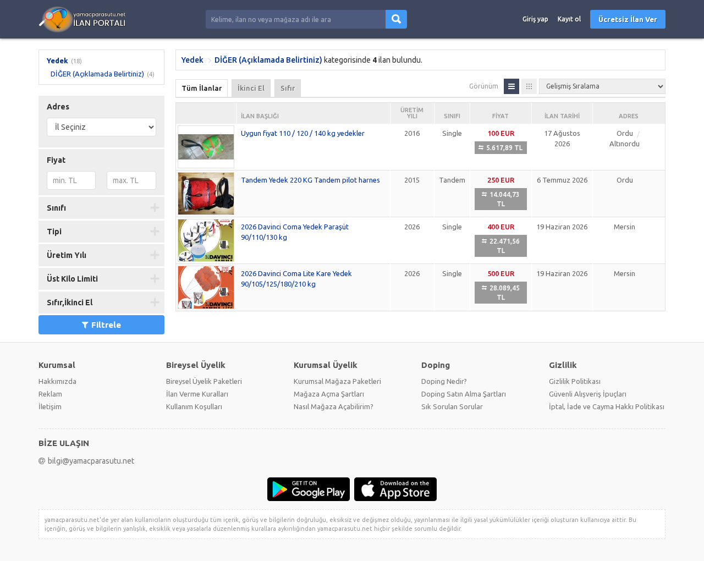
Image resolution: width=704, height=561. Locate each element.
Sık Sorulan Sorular (452, 406)
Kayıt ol (569, 19)
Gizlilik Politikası (575, 381)
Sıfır (287, 88)
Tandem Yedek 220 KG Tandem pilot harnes (310, 180)
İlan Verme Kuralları (197, 394)
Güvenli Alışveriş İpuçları (587, 394)
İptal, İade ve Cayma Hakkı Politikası (606, 406)
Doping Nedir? (444, 381)
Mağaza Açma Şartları (329, 394)
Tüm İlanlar (202, 88)
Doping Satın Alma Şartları (463, 394)
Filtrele (106, 324)
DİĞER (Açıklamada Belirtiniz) (97, 74)
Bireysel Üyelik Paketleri (204, 381)
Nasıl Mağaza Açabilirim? (333, 406)
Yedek (57, 60)
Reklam (50, 394)
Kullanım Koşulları (194, 406)
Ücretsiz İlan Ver (627, 19)
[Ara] (396, 19)
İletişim (50, 406)
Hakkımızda (57, 381)
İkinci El (251, 88)
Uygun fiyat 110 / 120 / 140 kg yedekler (303, 133)
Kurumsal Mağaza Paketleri (337, 381)
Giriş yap (535, 19)
